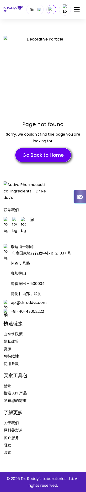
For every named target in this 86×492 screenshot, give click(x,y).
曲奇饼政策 (13, 334)
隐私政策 (11, 341)
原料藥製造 (13, 430)
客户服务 (11, 437)
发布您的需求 (15, 400)
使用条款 (11, 363)
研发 (7, 445)
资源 (7, 349)
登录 (7, 386)
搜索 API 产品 (15, 393)
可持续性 (11, 356)
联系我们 (11, 210)
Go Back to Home (43, 155)
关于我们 (11, 423)
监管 (7, 452)
